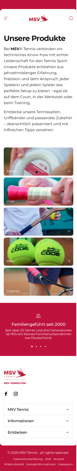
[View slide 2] (36, 346)
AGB (47, 458)
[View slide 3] (40, 346)
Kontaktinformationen (48, 464)
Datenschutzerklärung (26, 458)
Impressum (37, 469)
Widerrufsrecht (21, 464)
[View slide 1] (32, 346)
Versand (57, 458)
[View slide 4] (45, 346)
